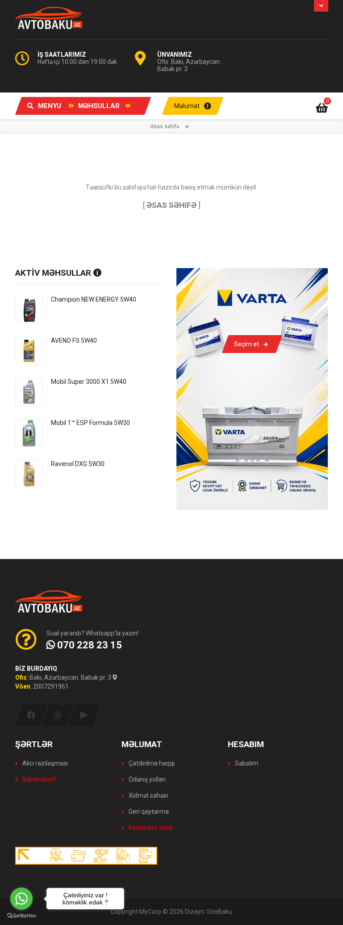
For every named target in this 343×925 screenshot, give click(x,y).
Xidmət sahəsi (147, 795)
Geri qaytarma (148, 811)
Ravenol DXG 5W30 (78, 463)
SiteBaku (219, 911)
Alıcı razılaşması (44, 763)
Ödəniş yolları (146, 779)
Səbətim (246, 763)
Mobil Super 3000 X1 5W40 (88, 381)
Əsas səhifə (164, 126)
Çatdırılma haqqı (151, 763)
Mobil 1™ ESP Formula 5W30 (90, 422)
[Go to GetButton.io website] (21, 916)
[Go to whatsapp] (21, 898)
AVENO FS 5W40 (74, 340)
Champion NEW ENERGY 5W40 (93, 299)
